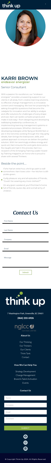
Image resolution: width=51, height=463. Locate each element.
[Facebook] (25, 437)
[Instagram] (25, 443)
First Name (7, 218)
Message (6, 255)
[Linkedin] (25, 449)
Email (4, 246)
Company (6, 236)
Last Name (7, 227)
